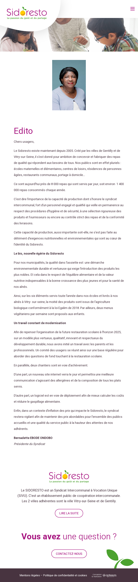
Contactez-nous (69, 554)
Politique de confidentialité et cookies (65, 575)
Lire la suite (69, 513)
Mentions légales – (31, 575)
